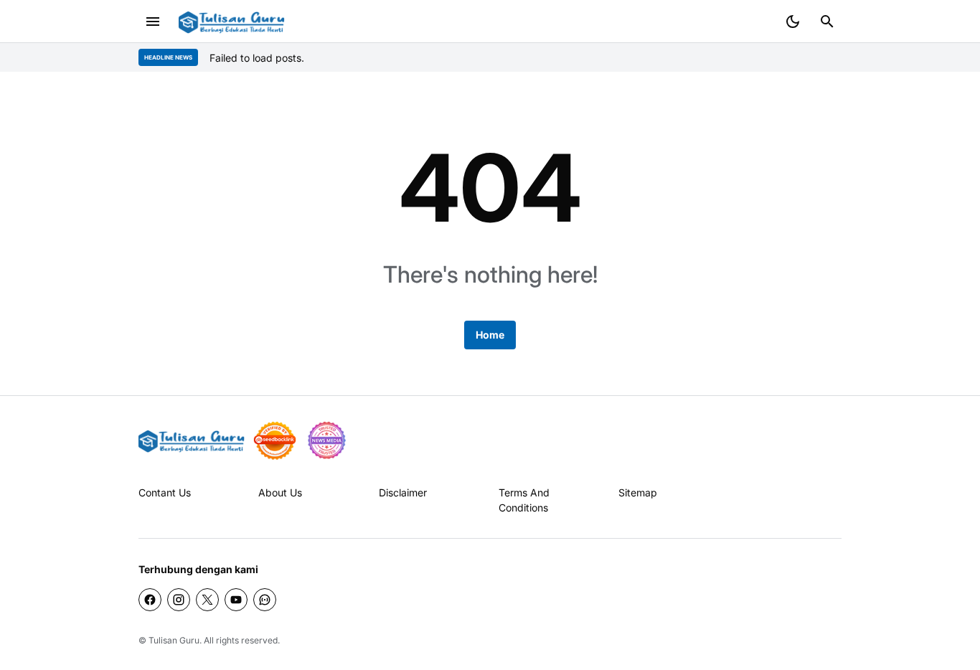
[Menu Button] (152, 21)
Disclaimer (403, 492)
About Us (280, 492)
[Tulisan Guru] (232, 22)
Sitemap (637, 492)
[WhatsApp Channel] (264, 599)
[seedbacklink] (274, 440)
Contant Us (164, 492)
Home (490, 335)
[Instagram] (178, 599)
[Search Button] (827, 21)
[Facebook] (149, 599)
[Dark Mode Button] (792, 21)
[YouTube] (236, 599)
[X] (207, 599)
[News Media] (326, 440)
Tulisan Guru (174, 640)
